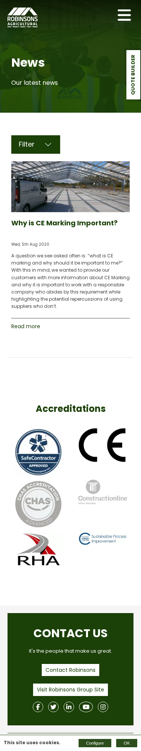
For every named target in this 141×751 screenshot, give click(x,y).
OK (127, 743)
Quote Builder (132, 75)
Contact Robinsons (70, 670)
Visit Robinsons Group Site (70, 689)
